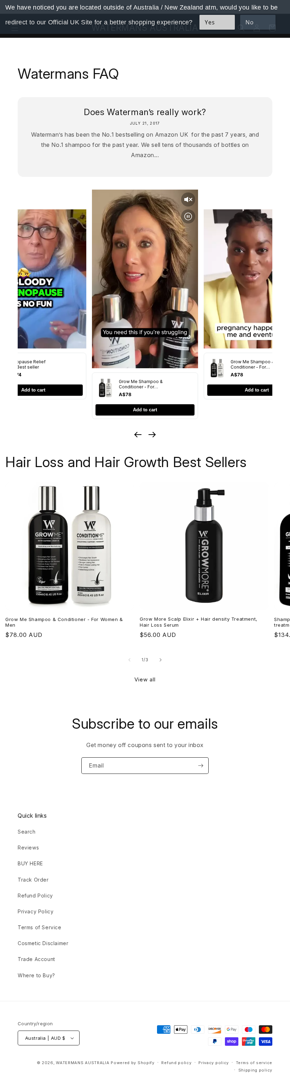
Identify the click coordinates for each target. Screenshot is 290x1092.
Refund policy (176, 1062)
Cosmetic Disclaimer (43, 943)
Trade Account (36, 959)
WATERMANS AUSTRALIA (82, 1062)
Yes (210, 22)
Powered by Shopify (133, 1062)
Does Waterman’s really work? (145, 112)
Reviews (28, 848)
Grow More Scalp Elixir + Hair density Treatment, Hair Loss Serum (198, 622)
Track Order (33, 880)
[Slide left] (129, 660)
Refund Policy (35, 896)
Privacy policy (213, 1062)
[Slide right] (160, 660)
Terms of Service (40, 927)
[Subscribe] (200, 765)
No (249, 22)
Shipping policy (255, 1070)
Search (27, 832)
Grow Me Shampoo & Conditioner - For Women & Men (64, 622)
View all (145, 679)
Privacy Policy (35, 911)
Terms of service (254, 1062)
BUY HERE (30, 863)
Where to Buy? (36, 975)
